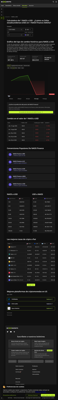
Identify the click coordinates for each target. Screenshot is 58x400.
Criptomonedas (36, 372)
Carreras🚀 (18, 372)
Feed (2, 5)
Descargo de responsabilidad (33, 397)
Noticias (34, 369)
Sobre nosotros (19, 369)
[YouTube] (11, 332)
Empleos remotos (20, 384)
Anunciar (31, 5)
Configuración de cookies (48, 397)
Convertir (7, 16)
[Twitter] (7, 332)
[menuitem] (2, 8)
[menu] (2, 13)
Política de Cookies (40, 392)
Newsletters (8, 5)
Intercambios (35, 374)
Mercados (24, 5)
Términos (10, 397)
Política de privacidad (19, 397)
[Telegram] (14, 332)
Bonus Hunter (16, 5)
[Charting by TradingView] (9, 96)
